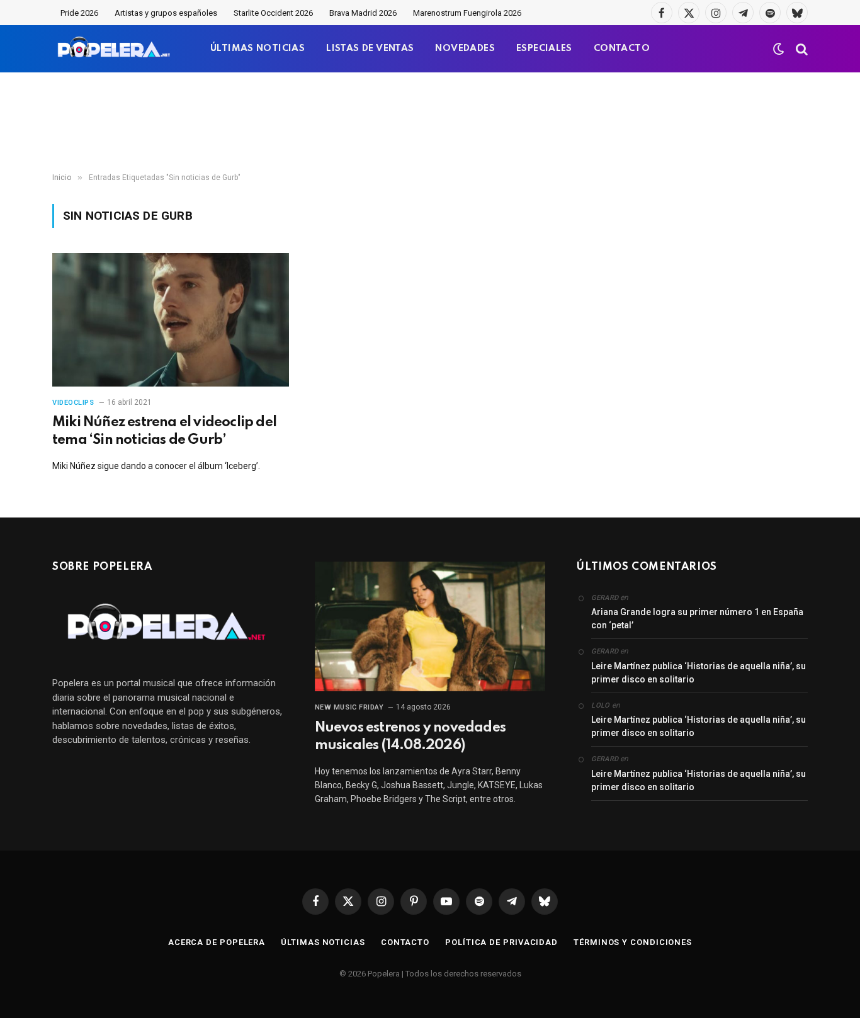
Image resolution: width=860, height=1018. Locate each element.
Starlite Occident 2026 (273, 13)
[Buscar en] (800, 49)
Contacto (405, 942)
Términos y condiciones (633, 942)
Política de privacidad (501, 942)
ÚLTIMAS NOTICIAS (257, 48)
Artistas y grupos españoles (166, 13)
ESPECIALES (544, 48)
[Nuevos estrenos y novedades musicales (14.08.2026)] (430, 626)
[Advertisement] (430, 122)
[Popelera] (115, 48)
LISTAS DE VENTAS (370, 48)
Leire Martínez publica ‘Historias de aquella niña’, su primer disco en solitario (698, 672)
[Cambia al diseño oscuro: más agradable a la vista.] (779, 49)
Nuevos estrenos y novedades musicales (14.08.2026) (410, 736)
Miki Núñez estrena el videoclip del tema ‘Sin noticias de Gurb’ (164, 431)
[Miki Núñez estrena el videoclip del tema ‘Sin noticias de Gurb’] (170, 320)
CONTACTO (622, 48)
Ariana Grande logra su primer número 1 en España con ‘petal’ (697, 618)
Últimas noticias (323, 942)
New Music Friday (349, 707)
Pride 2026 (79, 13)
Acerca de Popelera (216, 942)
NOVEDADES (465, 48)
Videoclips (73, 403)
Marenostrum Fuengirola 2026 (467, 13)
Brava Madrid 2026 (363, 13)
